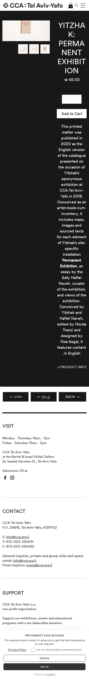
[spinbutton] (71, 99)
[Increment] (65, 99)
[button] (83, 5)
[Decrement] (77, 99)
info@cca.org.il (17, 537)
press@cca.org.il (39, 565)
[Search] (76, 5)
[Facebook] (5, 477)
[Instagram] (12, 477)
